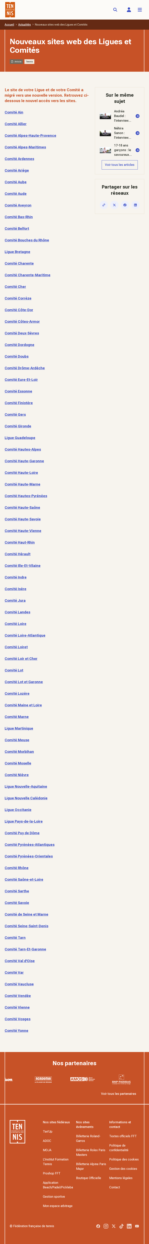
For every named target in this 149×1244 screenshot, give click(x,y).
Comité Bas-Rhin (19, 217)
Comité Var (14, 972)
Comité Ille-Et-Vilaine (23, 566)
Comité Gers (15, 414)
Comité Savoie (17, 903)
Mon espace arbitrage (58, 1206)
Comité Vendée (18, 996)
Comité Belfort (17, 228)
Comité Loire (15, 624)
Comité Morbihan (19, 752)
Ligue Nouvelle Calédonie (26, 798)
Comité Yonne (16, 1031)
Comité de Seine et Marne (26, 914)
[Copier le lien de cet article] (104, 205)
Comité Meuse (17, 740)
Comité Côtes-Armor (22, 321)
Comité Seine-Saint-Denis (26, 926)
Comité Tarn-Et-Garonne (25, 949)
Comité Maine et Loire (23, 705)
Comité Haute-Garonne (24, 461)
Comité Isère (15, 589)
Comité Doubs (17, 356)
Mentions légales (121, 1178)
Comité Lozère (17, 693)
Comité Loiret (16, 647)
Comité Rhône (17, 868)
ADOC (47, 1141)
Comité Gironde (18, 426)
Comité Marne (17, 717)
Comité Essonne (18, 391)
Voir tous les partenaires (118, 1094)
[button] (128, 9)
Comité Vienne (17, 1007)
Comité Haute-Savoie (23, 519)
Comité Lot (14, 670)
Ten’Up (47, 1131)
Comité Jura (15, 600)
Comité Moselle (18, 763)
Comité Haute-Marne (22, 484)
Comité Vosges (17, 1019)
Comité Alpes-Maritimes (25, 147)
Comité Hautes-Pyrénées (26, 496)
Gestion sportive (54, 1196)
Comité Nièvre (17, 775)
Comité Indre (16, 577)
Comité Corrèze (18, 298)
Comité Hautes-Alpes (23, 449)
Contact (114, 1187)
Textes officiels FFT (123, 1136)
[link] (119, 116)
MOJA (47, 1150)
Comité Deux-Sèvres (22, 333)
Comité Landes (17, 612)
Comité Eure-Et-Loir (21, 380)
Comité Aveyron (18, 205)
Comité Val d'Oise (20, 961)
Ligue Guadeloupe (20, 438)
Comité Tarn (15, 938)
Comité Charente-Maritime (27, 275)
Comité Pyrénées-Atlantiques (30, 845)
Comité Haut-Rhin (20, 542)
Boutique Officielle (88, 1178)
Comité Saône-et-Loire (24, 879)
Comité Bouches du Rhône (27, 240)
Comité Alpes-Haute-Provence (30, 135)
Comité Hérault (17, 554)
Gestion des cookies (123, 1169)
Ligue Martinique (19, 728)
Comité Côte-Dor (19, 310)
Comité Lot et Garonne (24, 682)
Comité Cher (15, 287)
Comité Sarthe (17, 891)
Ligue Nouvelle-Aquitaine (26, 786)
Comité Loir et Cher (21, 659)
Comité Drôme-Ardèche (25, 368)
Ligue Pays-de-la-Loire (24, 821)
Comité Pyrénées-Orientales (29, 856)
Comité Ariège (17, 170)
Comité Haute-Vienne (23, 531)
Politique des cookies (124, 1159)
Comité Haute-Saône (22, 507)
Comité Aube (16, 182)
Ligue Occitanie (18, 810)
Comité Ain (14, 112)
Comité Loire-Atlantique (25, 635)
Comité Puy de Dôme (22, 833)
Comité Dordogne (19, 345)
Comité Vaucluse (19, 984)
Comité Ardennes (19, 159)
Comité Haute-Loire (21, 473)
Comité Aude (16, 194)
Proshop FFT (52, 1173)
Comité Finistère (19, 403)
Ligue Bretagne (17, 252)
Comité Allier (16, 124)
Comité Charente (19, 263)
